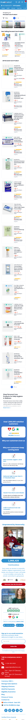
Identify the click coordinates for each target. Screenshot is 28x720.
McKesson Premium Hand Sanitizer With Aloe (19, 162)
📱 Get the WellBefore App (10, 705)
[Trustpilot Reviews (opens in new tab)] (17, 429)
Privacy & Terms (7, 697)
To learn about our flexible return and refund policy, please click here (13, 496)
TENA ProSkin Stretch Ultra (18, 205)
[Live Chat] (19, 2)
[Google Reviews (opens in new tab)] (13, 429)
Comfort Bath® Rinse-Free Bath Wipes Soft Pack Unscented (18, 269)
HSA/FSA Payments (8, 689)
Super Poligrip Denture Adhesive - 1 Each (19, 185)
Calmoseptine (17, 321)
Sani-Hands (17, 137)
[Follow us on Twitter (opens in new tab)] (17, 710)
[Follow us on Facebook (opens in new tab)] (6, 710)
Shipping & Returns (8, 686)
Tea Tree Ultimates (19, 285)
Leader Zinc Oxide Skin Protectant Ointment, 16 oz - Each (18, 308)
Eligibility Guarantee (8, 692)
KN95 (8, 8)
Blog (3, 694)
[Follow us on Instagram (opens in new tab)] (9, 710)
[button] (1, 2)
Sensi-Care (17, 336)
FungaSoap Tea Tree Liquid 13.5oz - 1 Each (19, 288)
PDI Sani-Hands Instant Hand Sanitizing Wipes (18, 140)
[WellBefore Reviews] (9, 429)
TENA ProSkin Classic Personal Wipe (19, 208)
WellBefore (17, 65)
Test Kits (19, 8)
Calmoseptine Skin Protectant (19, 324)
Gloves (13, 8)
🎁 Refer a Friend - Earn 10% (10, 702)
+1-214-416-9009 (10, 625)
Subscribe (13, 646)
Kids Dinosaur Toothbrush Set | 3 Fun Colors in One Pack (18, 70)
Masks (3, 8)
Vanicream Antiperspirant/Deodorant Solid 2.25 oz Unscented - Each (19, 96)
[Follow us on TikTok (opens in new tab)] (13, 710)
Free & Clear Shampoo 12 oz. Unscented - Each (18, 356)
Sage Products (18, 265)
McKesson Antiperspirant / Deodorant (18, 372)
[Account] (22, 2)
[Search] (16, 2)
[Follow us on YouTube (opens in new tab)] (21, 710)
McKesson (16, 92)
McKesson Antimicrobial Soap (19, 228)
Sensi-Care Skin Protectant (18, 338)
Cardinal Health (18, 113)
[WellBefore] (7, 2)
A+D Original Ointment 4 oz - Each (18, 252)
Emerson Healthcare (17, 248)
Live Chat (20, 625)
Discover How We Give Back (13, 584)
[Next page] (18, 18)
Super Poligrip (17, 182)
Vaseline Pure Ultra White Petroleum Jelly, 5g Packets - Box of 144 (19, 117)
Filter (6, 18)
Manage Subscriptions (9, 684)
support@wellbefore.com (13, 667)
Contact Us (5, 700)
